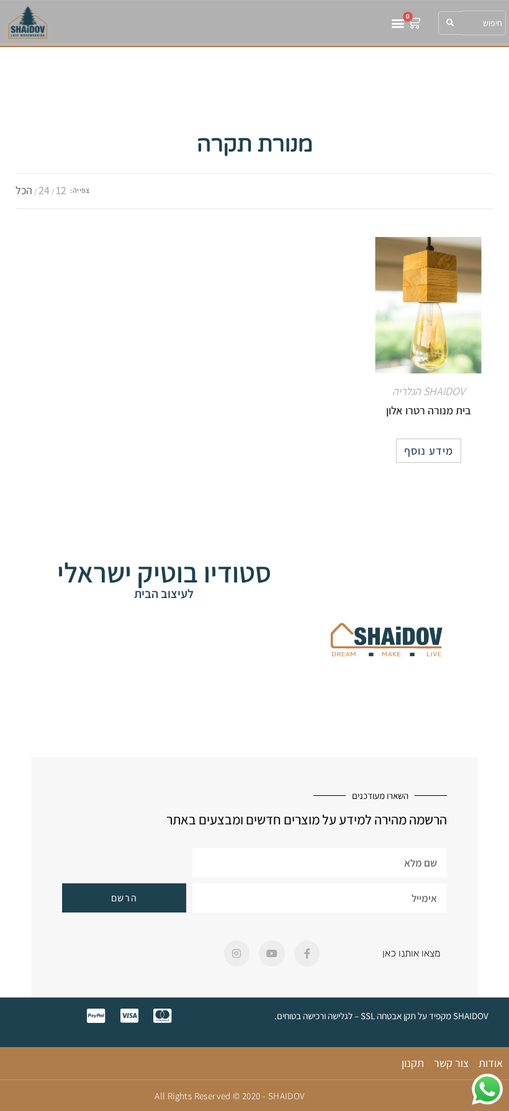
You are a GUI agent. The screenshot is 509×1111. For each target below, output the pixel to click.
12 (61, 190)
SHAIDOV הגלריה (428, 391)
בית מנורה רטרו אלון (428, 410)
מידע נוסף (428, 451)
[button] (397, 22)
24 (44, 190)
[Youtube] (272, 953)
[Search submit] (450, 23)
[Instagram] (237, 953)
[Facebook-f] (307, 953)
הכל (24, 190)
